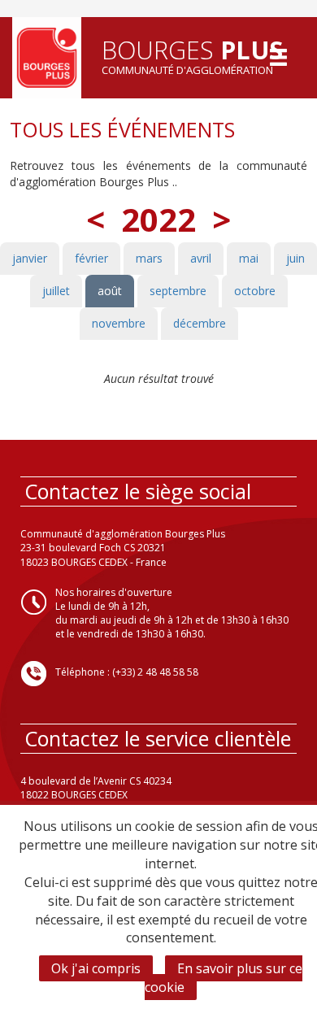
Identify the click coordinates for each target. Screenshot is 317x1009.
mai (248, 258)
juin (295, 258)
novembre (118, 323)
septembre (178, 290)
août (110, 290)
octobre (255, 290)
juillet (56, 290)
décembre (199, 323)
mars (149, 258)
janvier (29, 258)
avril (200, 258)
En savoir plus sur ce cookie (223, 977)
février (91, 258)
